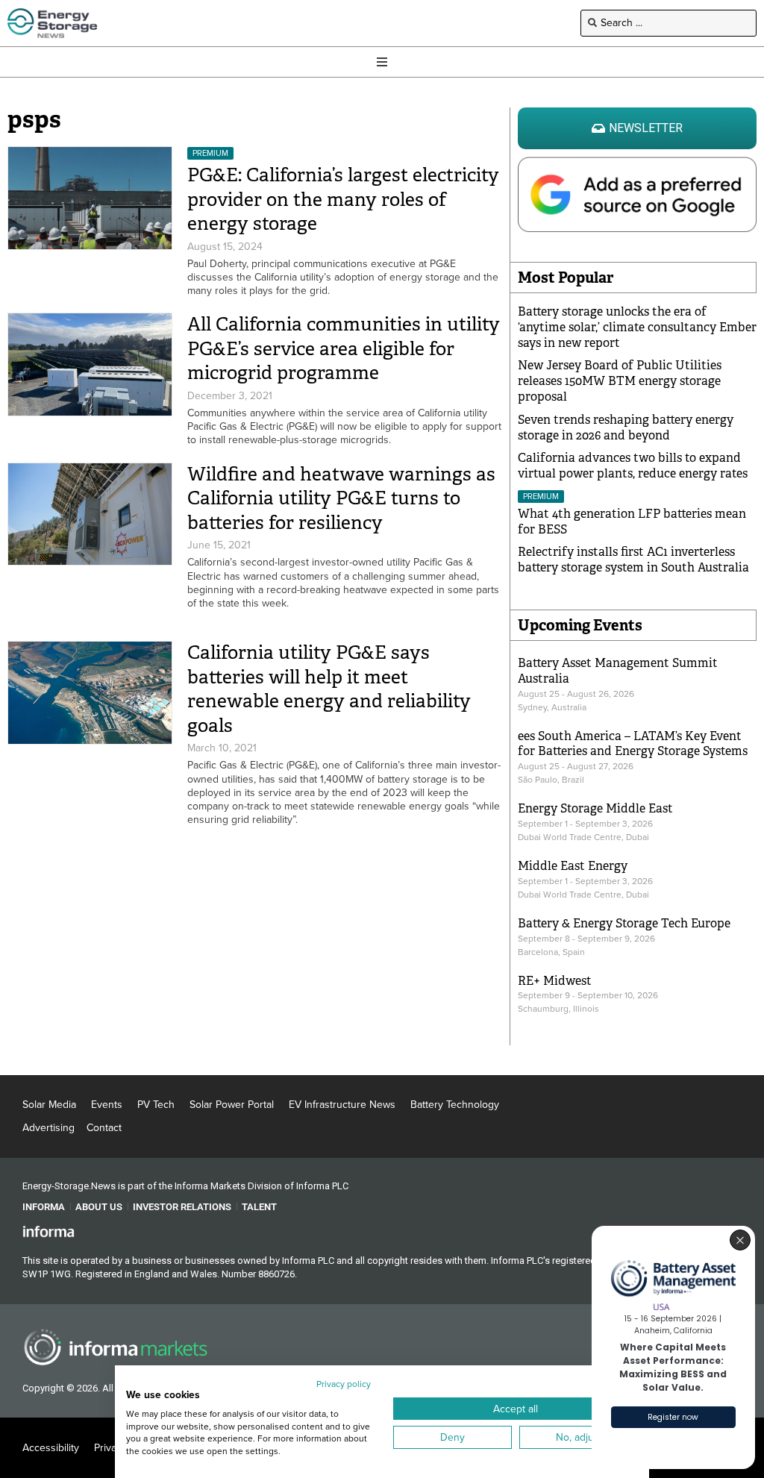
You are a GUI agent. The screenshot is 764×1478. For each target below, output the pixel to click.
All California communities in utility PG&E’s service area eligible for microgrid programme (343, 348)
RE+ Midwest (555, 981)
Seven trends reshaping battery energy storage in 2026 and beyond (625, 427)
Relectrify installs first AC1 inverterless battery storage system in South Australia (633, 559)
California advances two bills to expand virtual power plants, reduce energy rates (633, 465)
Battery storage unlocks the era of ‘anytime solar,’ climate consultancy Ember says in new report (637, 327)
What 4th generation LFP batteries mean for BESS (632, 521)
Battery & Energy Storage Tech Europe (624, 923)
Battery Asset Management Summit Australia (618, 670)
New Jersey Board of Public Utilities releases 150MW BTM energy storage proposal (619, 380)
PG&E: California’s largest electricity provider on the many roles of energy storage (343, 199)
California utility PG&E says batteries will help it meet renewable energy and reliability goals (329, 689)
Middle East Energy (572, 866)
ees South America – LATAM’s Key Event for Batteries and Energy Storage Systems (633, 744)
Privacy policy (343, 1384)
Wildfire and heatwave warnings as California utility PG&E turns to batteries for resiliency (341, 498)
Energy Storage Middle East (595, 808)
